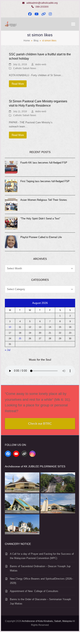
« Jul (7, 350)
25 (20, 338)
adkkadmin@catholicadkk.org (42, 3)
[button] (73, 24)
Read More (18, 83)
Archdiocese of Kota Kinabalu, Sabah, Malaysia (47, 621)
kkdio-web (40, 64)
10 (10, 327)
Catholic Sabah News (24, 68)
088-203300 (42, 6)
